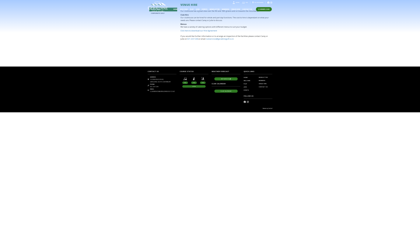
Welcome (184, 9)
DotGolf (270, 108)
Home (175, 9)
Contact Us (247, 9)
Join (198, 9)
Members (225, 9)
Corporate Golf (158, 13)
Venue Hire (235, 9)
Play (192, 9)
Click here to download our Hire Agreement (198, 31)
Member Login (265, 9)
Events (204, 9)
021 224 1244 (192, 39)
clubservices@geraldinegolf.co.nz (220, 39)
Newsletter (215, 9)
